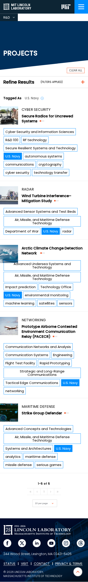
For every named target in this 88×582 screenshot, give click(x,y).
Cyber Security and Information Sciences (39, 131)
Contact (42, 564)
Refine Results (18, 82)
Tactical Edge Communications (31, 382)
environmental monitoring (46, 295)
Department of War (22, 231)
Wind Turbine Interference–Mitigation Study (46, 198)
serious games (49, 464)
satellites (47, 303)
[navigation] (81, 7)
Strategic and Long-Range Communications (42, 373)
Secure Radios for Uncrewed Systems (47, 119)
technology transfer (50, 172)
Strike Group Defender (42, 413)
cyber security (17, 172)
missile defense (18, 464)
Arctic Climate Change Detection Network (52, 251)
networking (14, 391)
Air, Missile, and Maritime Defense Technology (42, 221)
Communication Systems (26, 355)
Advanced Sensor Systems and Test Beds (40, 211)
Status (9, 564)
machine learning (19, 303)
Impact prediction (20, 287)
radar (67, 231)
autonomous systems (43, 156)
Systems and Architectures (28, 448)
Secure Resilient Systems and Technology (40, 148)
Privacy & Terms (68, 564)
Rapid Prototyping (55, 363)
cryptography (50, 164)
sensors (65, 303)
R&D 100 (11, 140)
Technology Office (55, 287)
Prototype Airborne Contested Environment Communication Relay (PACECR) (49, 331)
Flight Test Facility (20, 363)
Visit (24, 564)
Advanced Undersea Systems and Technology (42, 265)
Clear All (75, 70)
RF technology (35, 140)
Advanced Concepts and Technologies (38, 428)
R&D (10, 18)
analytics (13, 456)
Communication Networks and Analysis (38, 346)
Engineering (62, 355)
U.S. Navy (12, 156)
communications (19, 164)
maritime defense (40, 456)
